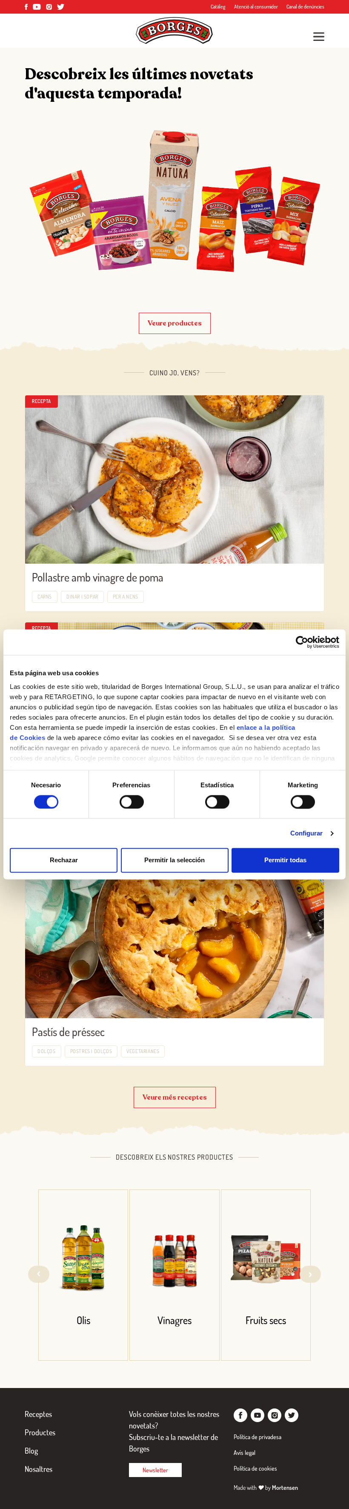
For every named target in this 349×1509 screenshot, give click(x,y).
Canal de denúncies (305, 6)
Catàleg (218, 6)
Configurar (306, 833)
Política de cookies (255, 1468)
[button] (310, 1274)
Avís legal (244, 1452)
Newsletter (155, 1470)
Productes (40, 1432)
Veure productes (175, 323)
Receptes (38, 1414)
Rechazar (64, 860)
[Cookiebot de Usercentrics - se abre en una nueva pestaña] (302, 642)
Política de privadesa (257, 1436)
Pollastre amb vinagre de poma (97, 577)
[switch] (132, 802)
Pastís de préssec (68, 1032)
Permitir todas (285, 860)
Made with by (266, 1487)
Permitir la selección (174, 860)
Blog (31, 1450)
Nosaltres (38, 1469)
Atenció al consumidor (256, 6)
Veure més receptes (175, 1097)
